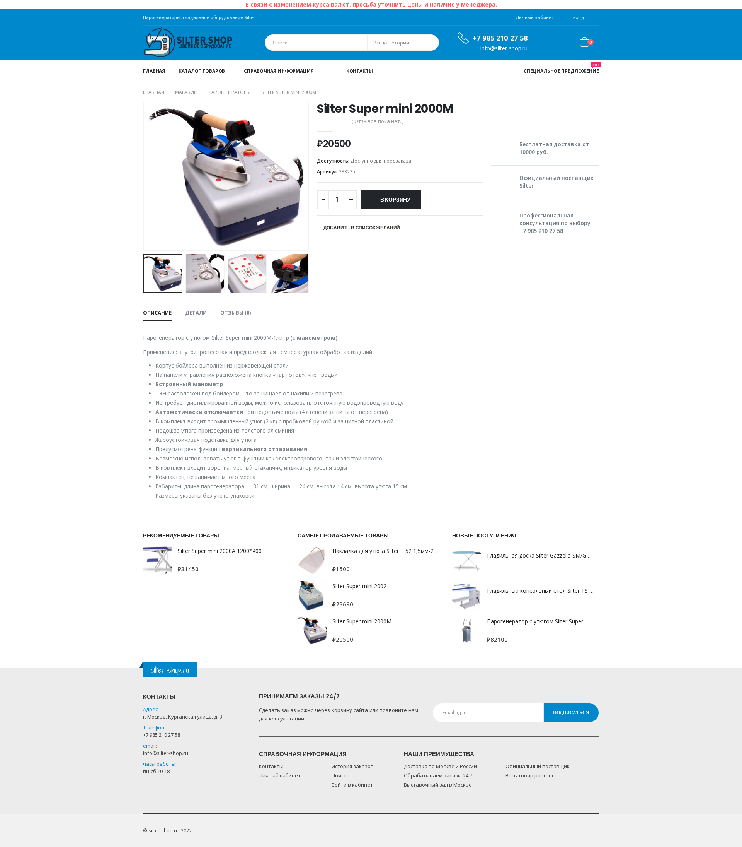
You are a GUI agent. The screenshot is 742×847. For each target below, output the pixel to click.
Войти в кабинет (352, 784)
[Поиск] (428, 42)
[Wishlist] (566, 43)
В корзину (395, 200)
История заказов (353, 766)
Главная (154, 71)
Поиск (339, 775)
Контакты (359, 71)
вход (578, 17)
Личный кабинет (535, 17)
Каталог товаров (202, 71)
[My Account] (548, 43)
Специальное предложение (561, 68)
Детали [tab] (196, 312)
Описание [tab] (157, 312)
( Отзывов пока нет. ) (377, 121)
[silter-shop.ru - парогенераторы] (188, 42)
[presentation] (145, 176)
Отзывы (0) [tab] (235, 312)
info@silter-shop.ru (165, 752)
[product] (157, 560)
